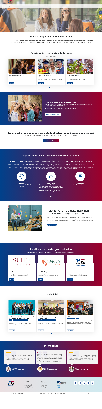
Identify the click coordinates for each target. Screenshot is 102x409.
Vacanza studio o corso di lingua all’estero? (51, 317)
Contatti (86, 2)
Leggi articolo (12, 330)
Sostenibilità (79, 2)
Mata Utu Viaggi (44, 385)
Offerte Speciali (78, 6)
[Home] (10, 2)
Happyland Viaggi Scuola (45, 387)
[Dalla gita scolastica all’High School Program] (21, 307)
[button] (49, 88)
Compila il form (51, 140)
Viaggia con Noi (11, 6)
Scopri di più (14, 83)
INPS (35, 6)
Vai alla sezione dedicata (52, 225)
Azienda (72, 2)
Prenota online (91, 6)
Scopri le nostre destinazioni (53, 114)
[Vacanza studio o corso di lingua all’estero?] (51, 307)
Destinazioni (24, 6)
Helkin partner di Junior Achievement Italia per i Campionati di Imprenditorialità (80, 317)
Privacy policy (91, 393)
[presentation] (2, 18)
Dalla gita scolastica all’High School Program (19, 317)
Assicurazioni (43, 381)
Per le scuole (46, 6)
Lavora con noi (44, 382)
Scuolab (42, 386)
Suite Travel (43, 384)
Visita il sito (11, 279)
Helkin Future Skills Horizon (62, 6)
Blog (91, 2)
